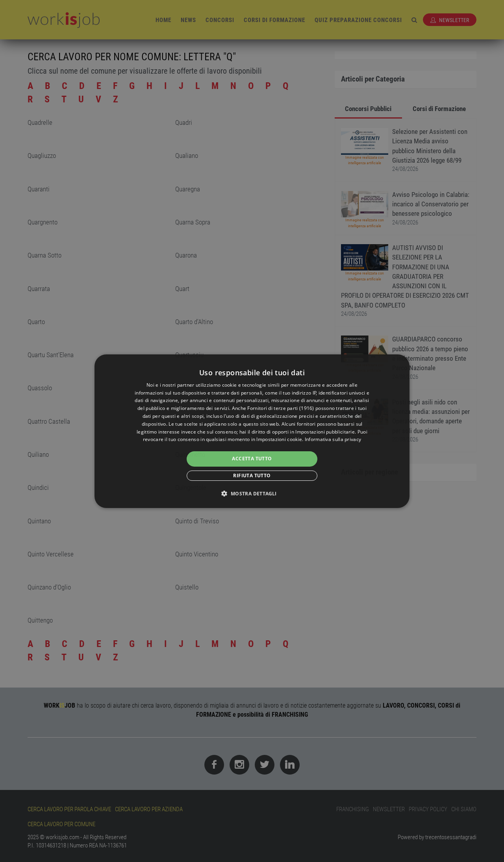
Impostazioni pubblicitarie (325, 431)
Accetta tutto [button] (252, 458)
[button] (251, 493)
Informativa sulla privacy (333, 439)
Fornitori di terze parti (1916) (280, 408)
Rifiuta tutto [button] (252, 475)
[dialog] (252, 431)
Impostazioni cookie (279, 439)
